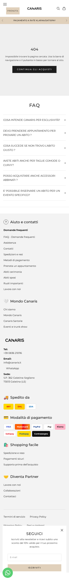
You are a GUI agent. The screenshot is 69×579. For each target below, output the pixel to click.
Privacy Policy (38, 516)
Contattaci (10, 496)
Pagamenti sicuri (14, 458)
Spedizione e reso (14, 452)
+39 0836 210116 (13, 352)
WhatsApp (12, 368)
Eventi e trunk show (15, 326)
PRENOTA (12, 11)
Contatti (8, 248)
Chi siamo (9, 309)
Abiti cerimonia (13, 271)
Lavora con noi (12, 289)
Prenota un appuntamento (20, 265)
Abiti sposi (10, 277)
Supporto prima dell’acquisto (21, 464)
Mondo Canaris (13, 315)
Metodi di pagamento (17, 260)
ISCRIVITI (34, 567)
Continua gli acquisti (34, 69)
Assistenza (10, 242)
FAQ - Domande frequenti (19, 236)
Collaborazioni (12, 490)
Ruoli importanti (13, 283)
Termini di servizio (14, 516)
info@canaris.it (12, 362)
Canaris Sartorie (13, 320)
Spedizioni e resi (13, 254)
